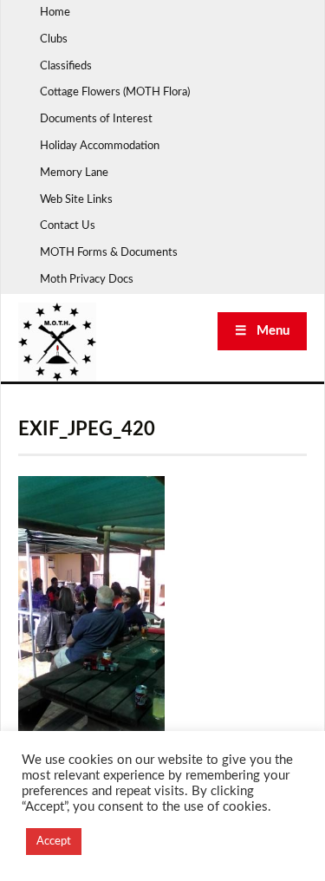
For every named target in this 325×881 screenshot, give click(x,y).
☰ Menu (262, 330)
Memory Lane (74, 173)
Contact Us (67, 226)
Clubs (54, 39)
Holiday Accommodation (99, 146)
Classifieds (66, 66)
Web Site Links (76, 200)
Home (55, 12)
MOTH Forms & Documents (109, 252)
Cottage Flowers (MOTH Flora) (115, 92)
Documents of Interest (96, 119)
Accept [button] (53, 841)
